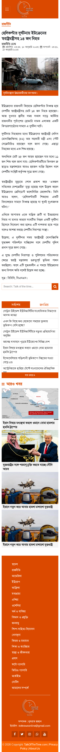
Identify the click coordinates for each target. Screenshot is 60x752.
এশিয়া (15, 599)
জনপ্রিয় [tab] (44, 304)
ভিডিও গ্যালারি (19, 670)
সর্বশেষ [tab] (16, 304)
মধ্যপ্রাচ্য (16, 593)
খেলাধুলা (16, 635)
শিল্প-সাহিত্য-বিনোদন (23, 629)
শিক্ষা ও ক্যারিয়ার (20, 646)
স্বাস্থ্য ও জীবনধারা (21, 652)
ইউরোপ (16, 582)
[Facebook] (15, 734)
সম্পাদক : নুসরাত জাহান (30, 721)
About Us (34, 748)
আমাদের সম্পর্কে (20, 688)
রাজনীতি (16, 570)
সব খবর (29, 375)
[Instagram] (30, 734)
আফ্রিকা (16, 588)
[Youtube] (45, 734)
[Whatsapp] (37, 734)
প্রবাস (14, 658)
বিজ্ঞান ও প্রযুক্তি (20, 617)
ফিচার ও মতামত (20, 641)
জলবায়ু (15, 623)
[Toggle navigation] (7, 9)
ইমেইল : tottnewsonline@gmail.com (30, 726)
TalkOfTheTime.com (35, 744)
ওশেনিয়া (16, 605)
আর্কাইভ (16, 676)
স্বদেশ (15, 564)
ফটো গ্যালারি (18, 664)
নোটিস (15, 682)
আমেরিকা (17, 576)
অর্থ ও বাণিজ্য (19, 611)
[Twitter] (22, 734)
